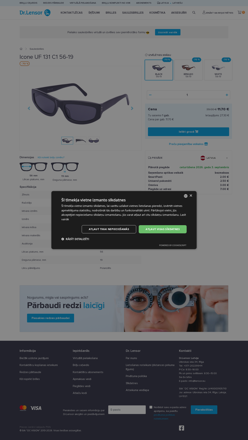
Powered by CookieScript (172, 245)
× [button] (190, 195)
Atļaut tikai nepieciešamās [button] (109, 229)
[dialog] (124, 220)
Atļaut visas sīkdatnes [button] (163, 229)
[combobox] (186, 196)
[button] (75, 239)
